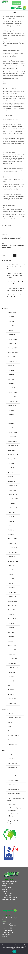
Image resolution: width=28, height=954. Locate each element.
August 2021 (11, 565)
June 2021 (11, 574)
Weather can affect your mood (11, 184)
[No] (26, 949)
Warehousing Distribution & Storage (15, 799)
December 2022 (13, 494)
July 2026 (11, 317)
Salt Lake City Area (13, 735)
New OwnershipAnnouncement (16, 2)
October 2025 (12, 357)
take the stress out (19, 216)
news (9, 726)
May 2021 (11, 579)
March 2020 (11, 641)
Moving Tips (8, 225)
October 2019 (12, 663)
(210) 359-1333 (8, 928)
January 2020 (12, 650)
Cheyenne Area (12, 713)
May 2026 (11, 326)
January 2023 (12, 490)
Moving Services (13, 776)
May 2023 (11, 472)
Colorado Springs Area (14, 717)
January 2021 (12, 596)
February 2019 (12, 698)
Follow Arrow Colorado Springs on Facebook (9, 898)
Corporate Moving (13, 789)
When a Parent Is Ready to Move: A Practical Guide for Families (15, 275)
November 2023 (13, 445)
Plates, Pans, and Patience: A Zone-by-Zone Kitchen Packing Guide (16, 267)
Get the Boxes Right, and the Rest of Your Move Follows (15, 289)
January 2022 (12, 543)
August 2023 (12, 459)
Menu (14, 12)
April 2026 (11, 330)
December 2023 (13, 441)
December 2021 (12, 548)
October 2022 (12, 503)
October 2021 (12, 556)
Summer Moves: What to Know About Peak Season (14, 296)
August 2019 (12, 672)
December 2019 (12, 654)
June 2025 (11, 374)
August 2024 (12, 405)
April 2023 (11, 476)
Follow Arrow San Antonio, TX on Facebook (8, 934)
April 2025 (11, 383)
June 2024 (11, 414)
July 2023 (11, 463)
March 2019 (11, 694)
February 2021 (12, 592)
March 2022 (11, 534)
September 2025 (13, 361)
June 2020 (11, 627)
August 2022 (12, 512)
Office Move (11, 731)
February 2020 (12, 645)
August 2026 (12, 312)
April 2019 (11, 690)
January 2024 (12, 437)
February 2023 (12, 485)
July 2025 (11, 370)
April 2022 (11, 530)
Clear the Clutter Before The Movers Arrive (15, 283)
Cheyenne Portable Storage (13, 822)
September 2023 (13, 454)
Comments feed (12, 763)
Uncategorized (12, 744)
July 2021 (10, 570)
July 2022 (11, 516)
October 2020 (12, 610)
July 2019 (11, 676)
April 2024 (11, 423)
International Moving (14, 793)
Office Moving (12, 784)
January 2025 (12, 397)
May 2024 (11, 419)
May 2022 (11, 525)
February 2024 (12, 432)
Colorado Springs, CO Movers (15, 809)
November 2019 (13, 659)
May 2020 (11, 632)
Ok (14, 951)
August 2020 (12, 619)
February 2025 (12, 392)
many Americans (15, 37)
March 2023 (11, 481)
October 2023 (12, 450)
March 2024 (11, 428)
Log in (10, 754)
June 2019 (11, 681)
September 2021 (13, 561)
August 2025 (12, 365)
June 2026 (11, 321)
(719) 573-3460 (8, 893)
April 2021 (11, 583)
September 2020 (13, 614)
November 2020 (13, 605)
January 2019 (12, 703)
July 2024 (11, 410)
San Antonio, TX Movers (14, 815)
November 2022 (13, 499)
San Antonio (11, 740)
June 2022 (11, 521)
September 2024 (13, 401)
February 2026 (12, 339)
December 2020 (13, 601)
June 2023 (11, 468)
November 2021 (13, 552)
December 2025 (13, 348)
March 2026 (11, 334)
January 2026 (12, 343)
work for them (15, 140)
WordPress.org (12, 767)
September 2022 (13, 508)
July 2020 (11, 623)
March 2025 (11, 388)
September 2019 (13, 667)
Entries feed (11, 759)
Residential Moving (13, 780)
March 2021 (11, 587)
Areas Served (12, 804)
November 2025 (13, 352)
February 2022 (12, 539)
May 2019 (11, 685)
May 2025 (11, 379)
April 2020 (11, 636)
